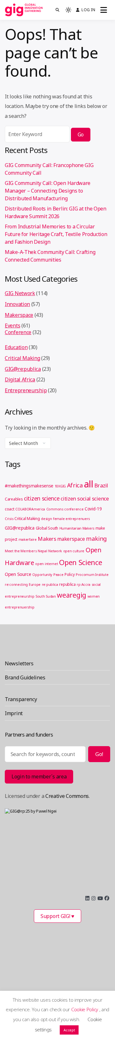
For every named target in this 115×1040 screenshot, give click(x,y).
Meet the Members (20, 551)
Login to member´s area (39, 776)
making (96, 538)
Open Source (18, 574)
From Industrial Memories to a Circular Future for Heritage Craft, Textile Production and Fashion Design (56, 234)
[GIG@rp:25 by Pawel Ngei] (57, 848)
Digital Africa (20, 379)
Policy (69, 574)
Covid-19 (93, 509)
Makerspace (19, 314)
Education (16, 347)
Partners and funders (29, 734)
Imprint (14, 713)
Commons (54, 509)
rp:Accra (83, 584)
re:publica (50, 584)
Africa (75, 485)
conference (73, 509)
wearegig (71, 595)
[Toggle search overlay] (57, 10)
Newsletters (19, 663)
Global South (47, 528)
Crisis (9, 518)
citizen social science (85, 498)
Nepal (42, 551)
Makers (47, 538)
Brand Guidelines (25, 677)
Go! (99, 754)
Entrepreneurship (26, 390)
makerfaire (28, 539)
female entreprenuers (71, 518)
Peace (58, 574)
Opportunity (42, 574)
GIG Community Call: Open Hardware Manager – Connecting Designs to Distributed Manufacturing (47, 191)
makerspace (71, 538)
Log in (88, 9)
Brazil (101, 485)
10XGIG (60, 486)
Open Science (80, 562)
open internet (46, 564)
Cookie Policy (85, 1009)
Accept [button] (69, 1030)
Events (12, 325)
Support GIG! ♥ (57, 916)
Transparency (21, 699)
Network (55, 551)
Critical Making (22, 358)
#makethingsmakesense (29, 486)
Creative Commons (67, 795)
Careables (14, 499)
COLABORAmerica (30, 509)
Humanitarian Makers (76, 528)
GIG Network (20, 293)
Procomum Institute (92, 574)
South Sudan (45, 596)
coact (9, 509)
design (46, 518)
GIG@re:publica (23, 368)
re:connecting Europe (23, 584)
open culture (73, 551)
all (88, 484)
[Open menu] (103, 10)
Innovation (17, 304)
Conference (18, 332)
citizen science (42, 498)
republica (67, 584)
